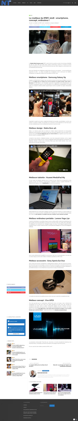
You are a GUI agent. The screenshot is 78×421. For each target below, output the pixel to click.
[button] (75, 419)
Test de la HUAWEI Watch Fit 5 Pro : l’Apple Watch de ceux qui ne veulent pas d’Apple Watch (18, 374)
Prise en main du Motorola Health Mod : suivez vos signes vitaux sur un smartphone (64, 393)
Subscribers (22, 292)
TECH (31, 2)
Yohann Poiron (46, 370)
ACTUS (14, 2)
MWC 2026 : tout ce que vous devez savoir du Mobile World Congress (29, 413)
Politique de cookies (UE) (28, 415)
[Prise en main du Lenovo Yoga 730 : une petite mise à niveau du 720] (50, 387)
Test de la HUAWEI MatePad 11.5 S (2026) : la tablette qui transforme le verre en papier (18, 353)
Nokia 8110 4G (45, 133)
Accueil (30, 23)
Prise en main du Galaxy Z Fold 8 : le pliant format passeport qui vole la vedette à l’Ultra (18, 367)
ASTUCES (39, 2)
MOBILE (24, 2)
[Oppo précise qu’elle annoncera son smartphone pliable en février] (35, 387)
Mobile (30, 15)
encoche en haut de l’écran (61, 310)
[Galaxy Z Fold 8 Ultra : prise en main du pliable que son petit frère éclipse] (9, 359)
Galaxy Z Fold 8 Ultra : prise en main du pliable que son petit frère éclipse (18, 360)
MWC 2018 (34, 359)
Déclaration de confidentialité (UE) (30, 409)
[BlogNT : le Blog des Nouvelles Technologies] (6, 2)
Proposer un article (27, 417)
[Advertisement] (22, 9)
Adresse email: (13, 321)
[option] (35, 389)
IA (27, 2)
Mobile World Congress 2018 (36, 63)
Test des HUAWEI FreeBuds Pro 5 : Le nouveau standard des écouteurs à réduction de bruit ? (18, 346)
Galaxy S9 (36, 81)
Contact (25, 407)
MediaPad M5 (46, 183)
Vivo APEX (40, 308)
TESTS (19, 2)
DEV (35, 2)
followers (22, 287)
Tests (13, 343)
